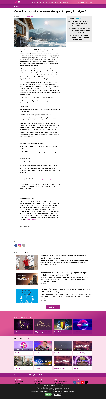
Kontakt (56, 379)
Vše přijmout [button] (48, 394)
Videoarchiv (17, 383)
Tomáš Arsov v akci (38, 383)
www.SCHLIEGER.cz (32, 219)
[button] (53, 397)
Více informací (54, 389)
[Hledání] (78, 2)
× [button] (104, 385)
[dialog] (53, 391)
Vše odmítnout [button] (57, 394)
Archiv (39, 2)
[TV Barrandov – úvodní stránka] (18, 2)
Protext (51, 2)
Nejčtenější (78, 18)
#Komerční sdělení (30, 16)
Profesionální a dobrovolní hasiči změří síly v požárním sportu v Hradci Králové (81, 23)
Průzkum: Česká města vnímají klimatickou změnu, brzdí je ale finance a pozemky (80, 37)
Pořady (33, 2)
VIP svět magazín (38, 381)
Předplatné (58, 2)
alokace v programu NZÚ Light (43, 179)
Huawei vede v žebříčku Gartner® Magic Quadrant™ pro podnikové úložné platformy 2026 (81, 30)
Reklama (65, 2)
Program (45, 2)
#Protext (23, 16)
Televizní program (18, 381)
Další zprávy (53, 307)
